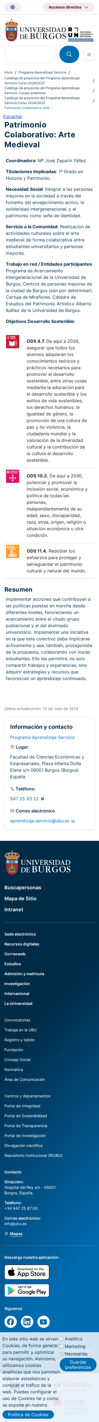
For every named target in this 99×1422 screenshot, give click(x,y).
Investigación (17, 983)
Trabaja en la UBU (20, 1029)
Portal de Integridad (22, 1105)
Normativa (13, 1069)
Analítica (73, 1339)
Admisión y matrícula (24, 973)
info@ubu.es (15, 1223)
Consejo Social (17, 1059)
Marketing (75, 1346)
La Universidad (18, 1003)
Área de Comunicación (24, 1079)
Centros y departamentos (27, 1096)
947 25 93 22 (25, 798)
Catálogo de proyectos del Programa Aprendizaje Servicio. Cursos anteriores (42, 90)
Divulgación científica (23, 1145)
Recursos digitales (21, 944)
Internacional (16, 993)
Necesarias (76, 1353)
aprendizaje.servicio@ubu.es (40, 820)
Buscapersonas (22, 887)
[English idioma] (12, 7)
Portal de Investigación (25, 1135)
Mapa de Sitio (20, 898)
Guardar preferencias (78, 1364)
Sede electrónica (20, 934)
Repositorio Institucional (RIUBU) (33, 1155)
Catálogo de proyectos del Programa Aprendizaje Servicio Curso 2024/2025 (42, 100)
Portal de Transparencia (25, 1125)
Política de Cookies (28, 1414)
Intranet (13, 909)
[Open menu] (89, 54)
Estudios (12, 963)
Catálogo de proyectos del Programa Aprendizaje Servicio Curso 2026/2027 (42, 80)
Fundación (13, 1049)
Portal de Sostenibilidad (25, 1115)
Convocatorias (17, 1020)
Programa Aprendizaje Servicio (42, 72)
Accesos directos (65, 7)
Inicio (8, 72)
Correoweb (15, 953)
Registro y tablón (19, 1039)
